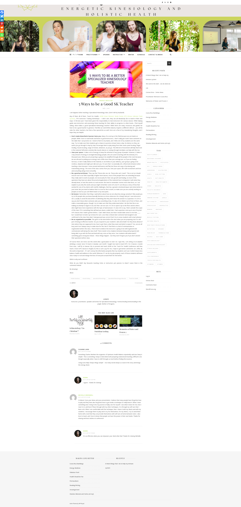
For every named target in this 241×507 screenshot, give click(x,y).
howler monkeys (153, 193)
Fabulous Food (150, 121)
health (149, 182)
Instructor (118, 54)
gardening (151, 170)
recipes (150, 236)
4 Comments (138, 283)
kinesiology (151, 205)
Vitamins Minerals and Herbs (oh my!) (158, 143)
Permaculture (150, 130)
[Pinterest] (2, 23)
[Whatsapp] (2, 35)
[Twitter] (2, 16)
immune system (152, 197)
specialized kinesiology (99, 278)
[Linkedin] (2, 20)
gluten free (162, 170)
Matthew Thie (152, 213)
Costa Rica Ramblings (153, 113)
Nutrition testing (102, 331)
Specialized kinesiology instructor (117, 278)
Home (81, 54)
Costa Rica (164, 162)
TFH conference (153, 256)
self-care (159, 236)
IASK (164, 193)
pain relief (151, 233)
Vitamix (160, 264)
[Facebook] (2, 12)
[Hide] (1, 42)
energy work (157, 166)
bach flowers (152, 154)
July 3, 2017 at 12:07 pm (89, 379)
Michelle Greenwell (85, 395)
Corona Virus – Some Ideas (154, 92)
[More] (2, 39)
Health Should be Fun (153, 126)
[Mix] (2, 31)
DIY (148, 166)
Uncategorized (151, 139)
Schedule (141, 54)
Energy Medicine (106, 100)
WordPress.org (151, 289)
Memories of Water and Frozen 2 (156, 101)
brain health (152, 162)
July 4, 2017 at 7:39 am (89, 433)
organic (161, 229)
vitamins (150, 264)
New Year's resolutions (156, 225)
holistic (158, 186)
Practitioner (91, 54)
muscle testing (86, 278)
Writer (131, 54)
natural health (153, 221)
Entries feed (150, 280)
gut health (159, 178)
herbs (149, 186)
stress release (152, 248)
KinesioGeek (164, 201)
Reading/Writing (151, 134)
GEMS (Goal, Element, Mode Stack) (111, 116)
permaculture (164, 233)
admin (74, 283)
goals (149, 174)
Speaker (106, 54)
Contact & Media (155, 54)
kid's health (151, 201)
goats (149, 178)
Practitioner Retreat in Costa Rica (157, 97)
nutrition (151, 229)
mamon (149, 209)
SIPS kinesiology (153, 240)
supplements (152, 252)
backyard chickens (154, 158)
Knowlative (164, 205)
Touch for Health (133, 278)
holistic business (75, 278)
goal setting (160, 174)
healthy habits (161, 182)
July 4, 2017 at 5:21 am (84, 397)
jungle (164, 197)
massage (159, 209)
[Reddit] (2, 27)
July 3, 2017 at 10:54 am (84, 351)
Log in (148, 276)
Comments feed (151, 285)
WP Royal (81, 503)
